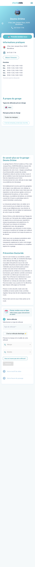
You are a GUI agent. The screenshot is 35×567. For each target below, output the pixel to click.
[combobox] (17, 327)
